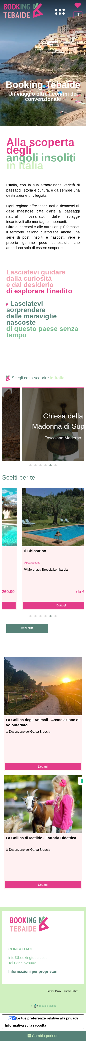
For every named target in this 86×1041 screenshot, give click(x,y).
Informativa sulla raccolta (25, 1025)
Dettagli (43, 605)
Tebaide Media (47, 1005)
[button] (30, 465)
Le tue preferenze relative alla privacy (47, 1018)
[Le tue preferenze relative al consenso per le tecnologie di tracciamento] (82, 781)
